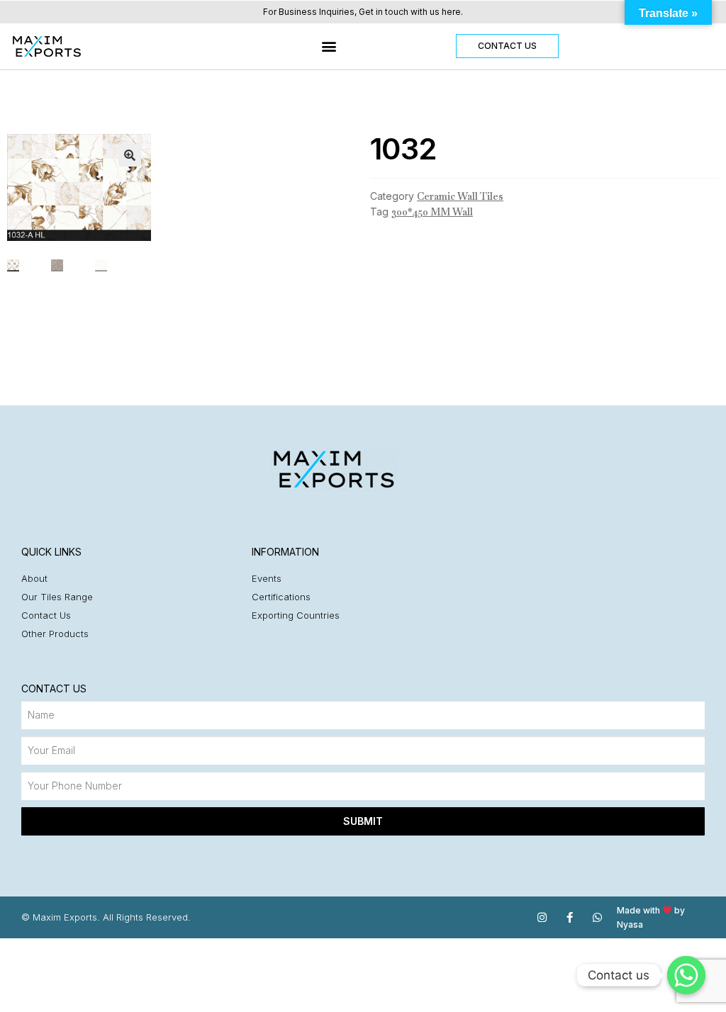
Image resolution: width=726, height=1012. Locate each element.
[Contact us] (686, 975)
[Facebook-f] (569, 917)
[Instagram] (542, 917)
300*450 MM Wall (432, 212)
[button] (329, 46)
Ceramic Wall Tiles (460, 196)
